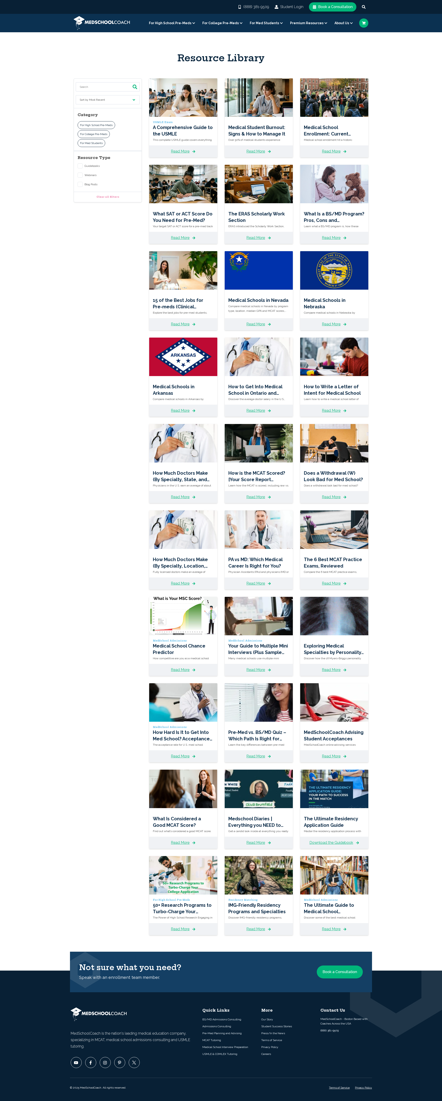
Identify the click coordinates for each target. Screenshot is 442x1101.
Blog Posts (90, 184)
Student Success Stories (276, 1026)
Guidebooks (92, 166)
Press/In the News (273, 1033)
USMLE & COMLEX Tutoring (219, 1054)
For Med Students (264, 23)
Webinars (90, 175)
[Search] (363, 7)
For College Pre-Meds (220, 23)
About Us (341, 23)
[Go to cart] (363, 23)
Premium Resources (306, 23)
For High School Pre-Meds (170, 23)
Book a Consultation (335, 7)
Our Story (267, 1019)
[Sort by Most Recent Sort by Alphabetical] (108, 101)
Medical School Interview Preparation (225, 1047)
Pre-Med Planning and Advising (222, 1033)
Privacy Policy (269, 1047)
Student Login (291, 7)
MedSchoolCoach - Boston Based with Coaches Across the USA (344, 1021)
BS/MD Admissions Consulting (221, 1019)
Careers (266, 1054)
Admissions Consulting (216, 1026)
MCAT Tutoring (211, 1040)
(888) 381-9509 (256, 7)
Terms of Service (271, 1040)
